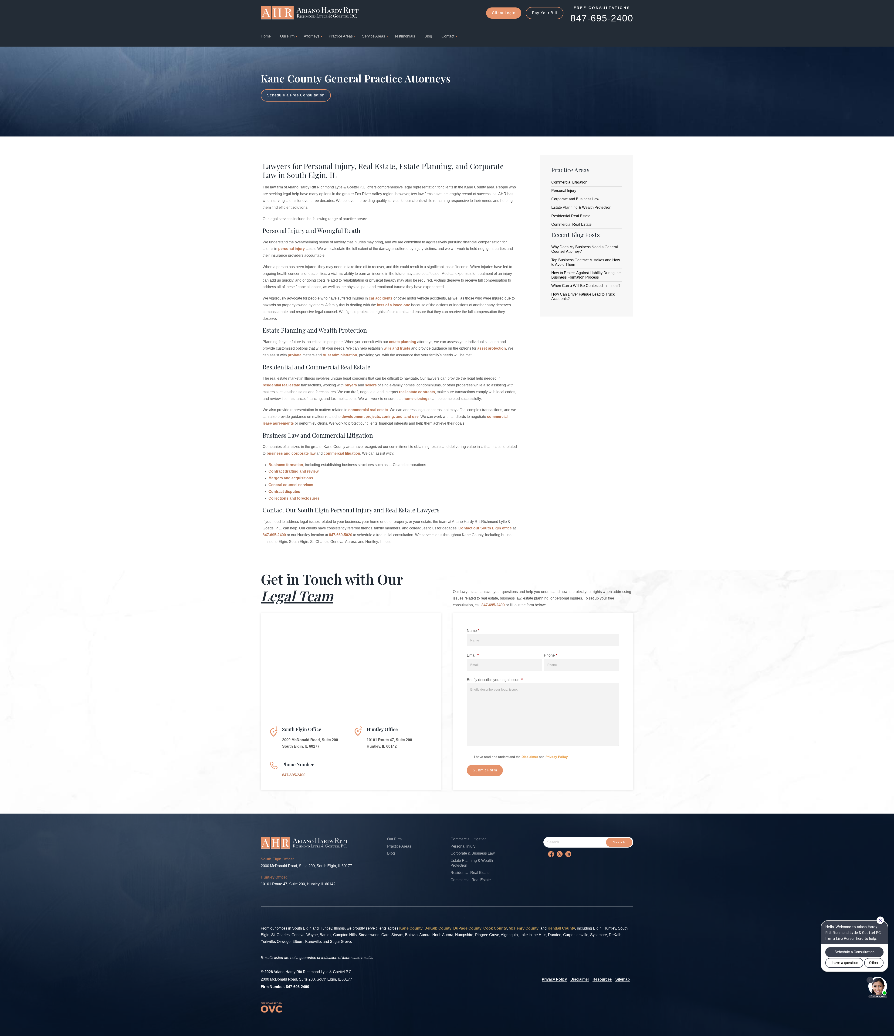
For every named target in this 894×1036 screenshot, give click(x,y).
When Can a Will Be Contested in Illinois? (585, 286)
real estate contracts (417, 392)
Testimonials (404, 36)
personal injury (291, 249)
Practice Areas (341, 36)
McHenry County (523, 928)
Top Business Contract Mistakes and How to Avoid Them (585, 262)
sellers (371, 385)
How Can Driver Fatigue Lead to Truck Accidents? (583, 296)
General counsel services (290, 485)
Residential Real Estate (570, 216)
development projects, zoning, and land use (380, 417)
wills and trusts (397, 348)
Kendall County (561, 928)
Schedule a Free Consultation (296, 95)
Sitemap (622, 979)
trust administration (340, 355)
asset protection (491, 348)
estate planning (402, 342)
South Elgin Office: (277, 859)
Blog (428, 36)
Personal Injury (563, 191)
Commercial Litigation (569, 182)
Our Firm (287, 36)
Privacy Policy (556, 757)
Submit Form (485, 770)
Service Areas (373, 36)
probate (294, 355)
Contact (447, 36)
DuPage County (467, 928)
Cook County (495, 928)
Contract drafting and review (293, 471)
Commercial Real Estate (571, 224)
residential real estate (281, 385)
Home (266, 36)
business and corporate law (291, 453)
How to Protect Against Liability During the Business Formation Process (586, 275)
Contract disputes (284, 492)
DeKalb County (437, 928)
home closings (416, 399)
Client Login (503, 13)
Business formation (285, 465)
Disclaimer (530, 757)
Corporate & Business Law (472, 853)
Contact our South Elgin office (485, 528)
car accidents (381, 298)
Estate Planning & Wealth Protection (581, 207)
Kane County (411, 928)
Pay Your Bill (544, 13)
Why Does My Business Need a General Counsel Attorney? (584, 249)
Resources (602, 979)
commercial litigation (342, 453)
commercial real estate (368, 410)
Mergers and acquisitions (290, 478)
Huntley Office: (274, 877)
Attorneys (311, 36)
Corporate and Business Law (575, 199)
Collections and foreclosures (293, 498)
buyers (351, 385)
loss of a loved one (393, 305)
